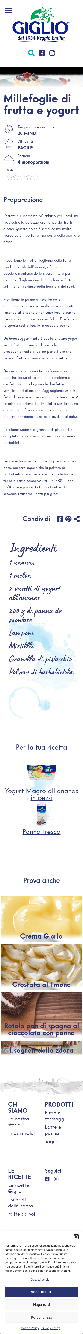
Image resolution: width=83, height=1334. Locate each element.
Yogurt (52, 1141)
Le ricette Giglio (18, 1188)
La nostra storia (18, 1122)
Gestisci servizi (40, 1279)
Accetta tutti (41, 1292)
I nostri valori (22, 1133)
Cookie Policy (30, 1328)
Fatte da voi (21, 1214)
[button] (76, 1236)
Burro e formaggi (55, 1116)
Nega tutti (41, 1304)
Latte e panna (53, 1130)
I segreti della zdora (20, 1202)
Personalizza (41, 1317)
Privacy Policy (50, 1328)
